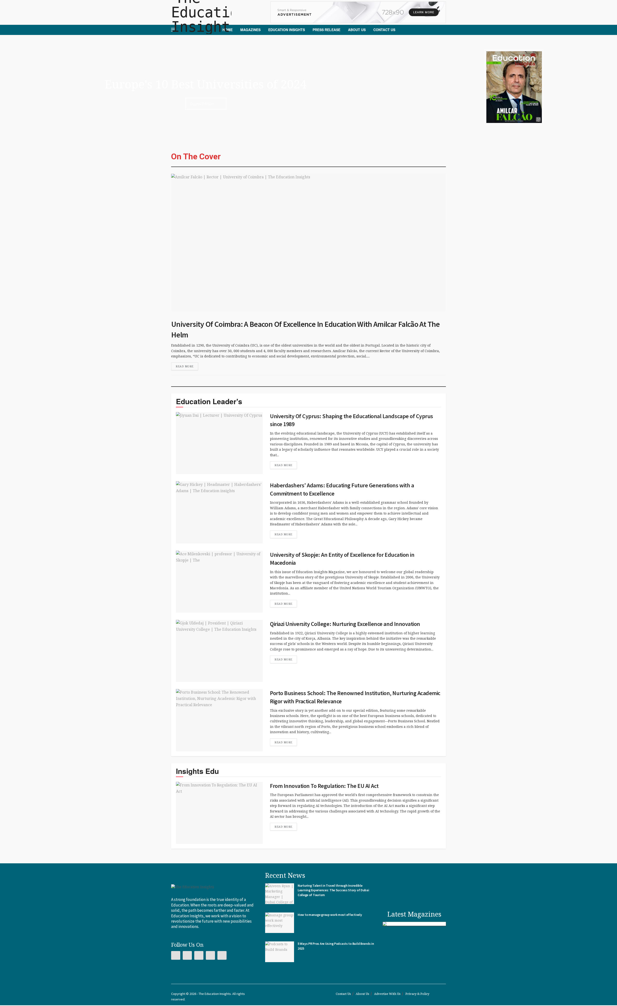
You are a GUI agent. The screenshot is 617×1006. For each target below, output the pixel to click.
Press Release (326, 29)
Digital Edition (202, 103)
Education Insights (286, 29)
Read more (185, 366)
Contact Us (384, 29)
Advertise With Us (387, 994)
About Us (357, 29)
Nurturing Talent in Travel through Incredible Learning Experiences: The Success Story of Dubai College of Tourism (333, 890)
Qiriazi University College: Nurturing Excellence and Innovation (345, 624)
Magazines (250, 29)
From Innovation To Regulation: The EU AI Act (324, 786)
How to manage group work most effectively (330, 915)
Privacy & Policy (417, 994)
